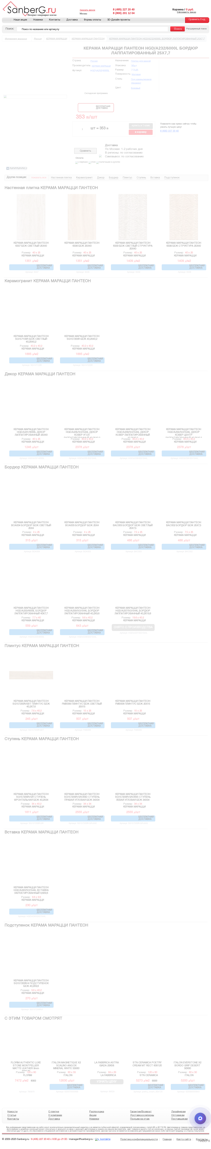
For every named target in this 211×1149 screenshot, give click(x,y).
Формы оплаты (92, 20)
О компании (55, 1115)
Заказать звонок (87, 10)
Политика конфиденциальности (139, 1139)
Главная (6, 20)
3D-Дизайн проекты (118, 20)
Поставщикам (179, 1119)
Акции (92, 1115)
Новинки (38, 20)
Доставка (72, 20)
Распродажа (96, 1112)
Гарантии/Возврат (141, 1112)
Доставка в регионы (142, 1115)
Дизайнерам (178, 1112)
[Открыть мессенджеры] (200, 1118)
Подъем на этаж (140, 1119)
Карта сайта (184, 1139)
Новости (12, 1112)
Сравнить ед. (197, 19)
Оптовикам (177, 1115)
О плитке (53, 1112)
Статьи (11, 1115)
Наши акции (20, 20)
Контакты (54, 20)
